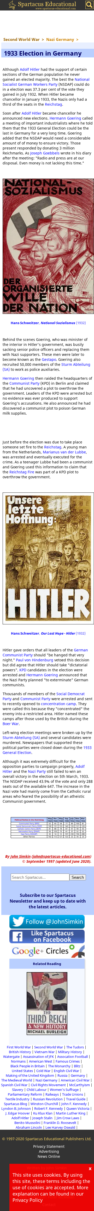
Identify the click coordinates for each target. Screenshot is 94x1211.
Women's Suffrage (64, 1089)
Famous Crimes (68, 1061)
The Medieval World (16, 1080)
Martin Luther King (70, 1113)
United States (22, 1070)
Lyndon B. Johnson (16, 1108)
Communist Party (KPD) (29, 823)
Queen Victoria (77, 1108)
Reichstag (53, 104)
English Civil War (66, 1070)
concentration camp (58, 703)
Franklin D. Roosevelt (60, 1122)
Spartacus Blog (15, 1103)
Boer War (11, 723)
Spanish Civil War (14, 1085)
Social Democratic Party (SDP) (29, 826)
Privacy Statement (48, 1146)
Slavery (17, 1089)
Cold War (43, 1070)
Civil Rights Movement (48, 1085)
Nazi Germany (46, 1080)
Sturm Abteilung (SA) (21, 737)
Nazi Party (37, 771)
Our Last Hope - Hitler (58, 633)
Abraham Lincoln (29, 1127)
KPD (22, 669)
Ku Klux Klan (42, 1113)
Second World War (48, 1047)
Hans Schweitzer (25, 322)
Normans (18, 1061)
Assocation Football (72, 1056)
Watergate (11, 1056)
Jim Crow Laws (68, 1118)
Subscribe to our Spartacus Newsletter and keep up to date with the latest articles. (48, 901)
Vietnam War (44, 1051)
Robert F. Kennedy (48, 1108)
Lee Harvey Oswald (60, 1127)
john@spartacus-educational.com (61, 856)
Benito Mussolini (27, 1122)
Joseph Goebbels (45, 153)
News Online (49, 1156)
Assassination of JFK (38, 1056)
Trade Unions (72, 1094)
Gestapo (49, 359)
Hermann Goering (65, 118)
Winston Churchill (44, 1103)
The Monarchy (59, 1066)
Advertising (49, 1151)
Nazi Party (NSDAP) (29, 834)
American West (40, 1061)
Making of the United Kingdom (30, 1075)
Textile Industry (17, 1099)
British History (20, 1051)
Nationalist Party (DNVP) (29, 831)
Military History (70, 1051)
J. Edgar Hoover (17, 1113)
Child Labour (36, 1089)
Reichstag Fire (21, 471)
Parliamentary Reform (25, 1094)
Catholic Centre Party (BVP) (29, 829)
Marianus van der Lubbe (64, 451)
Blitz (77, 1066)
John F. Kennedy (74, 1103)
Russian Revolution (48, 1099)
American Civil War (75, 1080)
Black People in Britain (27, 1066)
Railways (52, 1094)
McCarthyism (79, 1085)
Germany (78, 1075)
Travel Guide (75, 1099)
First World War (19, 1047)
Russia (62, 1075)
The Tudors (75, 1047)
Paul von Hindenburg (34, 659)
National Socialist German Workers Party (46, 82)
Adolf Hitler (30, 69)
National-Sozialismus (58, 322)
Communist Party (24, 383)
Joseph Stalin (42, 1118)
